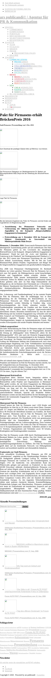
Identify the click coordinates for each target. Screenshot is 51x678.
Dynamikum (34, 629)
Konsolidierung (9, 637)
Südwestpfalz (41, 650)
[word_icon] (9, 146)
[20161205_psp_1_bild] (9, 169)
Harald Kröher (42, 635)
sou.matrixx (35, 648)
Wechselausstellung (23, 653)
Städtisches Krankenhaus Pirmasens (21, 650)
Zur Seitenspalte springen (14, 5)
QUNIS (40, 645)
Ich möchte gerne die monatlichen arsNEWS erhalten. (20, 663)
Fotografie (3, 635)
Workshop (39, 653)
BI (29, 627)
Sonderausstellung (22, 648)
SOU (29, 648)
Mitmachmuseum (16, 641)
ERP (14, 632)
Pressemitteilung (25, 644)
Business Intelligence (38, 627)
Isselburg (2, 637)
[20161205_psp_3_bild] (9, 218)
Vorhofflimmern (4, 653)
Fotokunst (10, 635)
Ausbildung (25, 627)
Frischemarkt (18, 635)
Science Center (10, 647)
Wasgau (13, 652)
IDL (47, 635)
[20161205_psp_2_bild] (9, 195)
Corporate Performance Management (14, 630)
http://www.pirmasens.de (28, 493)
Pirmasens (37, 640)
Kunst (31, 637)
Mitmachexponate (5, 641)
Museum (26, 641)
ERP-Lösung (21, 632)
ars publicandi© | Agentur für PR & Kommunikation (24, 19)
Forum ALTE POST (35, 632)
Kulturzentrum (22, 637)
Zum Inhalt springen (12, 3)
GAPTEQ (25, 635)
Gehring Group (33, 635)
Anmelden (40, 675)
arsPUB (19, 627)
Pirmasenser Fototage (7, 645)
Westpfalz (32, 653)
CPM (26, 630)
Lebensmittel (37, 637)
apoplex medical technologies (8, 627)
